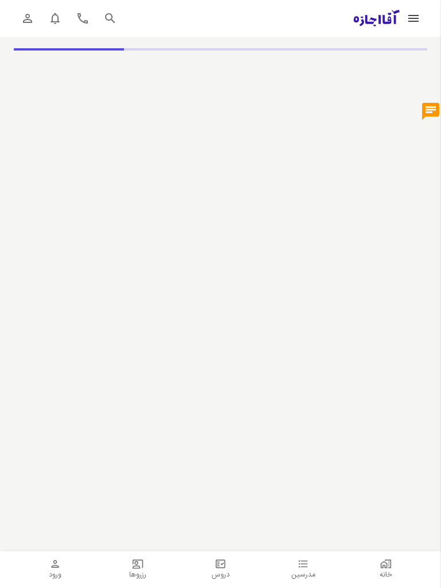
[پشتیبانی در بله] (430, 112)
